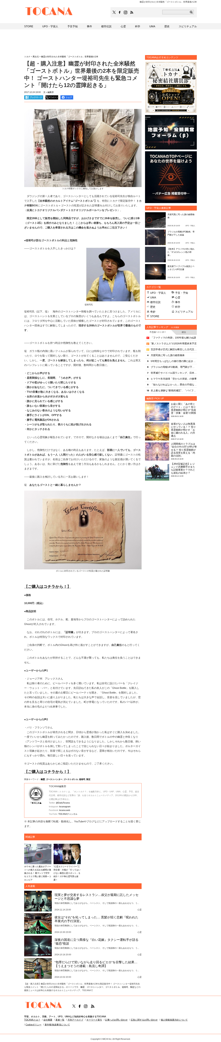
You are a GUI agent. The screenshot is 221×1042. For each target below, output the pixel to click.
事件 (177, 302)
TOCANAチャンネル (67, 814)
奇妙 (152, 311)
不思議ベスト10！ (158, 332)
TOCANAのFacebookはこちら (120, 12)
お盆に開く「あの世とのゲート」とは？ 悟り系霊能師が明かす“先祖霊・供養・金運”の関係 (183, 408)
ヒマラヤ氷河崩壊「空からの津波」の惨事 (174, 378)
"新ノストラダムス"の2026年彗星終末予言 (174, 343)
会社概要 (47, 1020)
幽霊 (43, 779)
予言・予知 (181, 292)
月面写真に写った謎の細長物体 (168, 355)
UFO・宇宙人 (158, 292)
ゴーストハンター (54, 779)
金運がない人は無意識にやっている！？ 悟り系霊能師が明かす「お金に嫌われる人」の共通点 (183, 429)
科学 (177, 306)
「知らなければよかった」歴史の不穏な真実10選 (174, 384)
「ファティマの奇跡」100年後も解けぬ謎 (173, 337)
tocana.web (64, 810)
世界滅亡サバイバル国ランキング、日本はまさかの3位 (174, 372)
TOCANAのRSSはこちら (132, 12)
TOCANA (49, 12)
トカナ (27, 56)
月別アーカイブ (75, 1020)
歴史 (152, 306)
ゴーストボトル (71, 779)
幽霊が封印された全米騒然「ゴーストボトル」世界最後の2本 (69, 56)
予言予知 (72, 26)
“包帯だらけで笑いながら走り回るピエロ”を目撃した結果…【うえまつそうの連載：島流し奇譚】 (96, 964)
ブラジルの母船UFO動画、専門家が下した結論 (174, 367)
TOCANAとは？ (32, 1020)
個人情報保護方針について (174, 1020)
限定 (88, 779)
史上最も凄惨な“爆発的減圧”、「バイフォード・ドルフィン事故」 (174, 390)
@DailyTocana (63, 803)
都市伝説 (155, 302)
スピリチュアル (184, 311)
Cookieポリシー (33, 1024)
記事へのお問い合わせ (116, 1020)
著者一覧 (59, 1020)
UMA (153, 297)
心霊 (177, 297)
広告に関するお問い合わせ (144, 1020)
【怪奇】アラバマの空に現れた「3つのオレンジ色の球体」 (180, 252)
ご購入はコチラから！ (47, 586)
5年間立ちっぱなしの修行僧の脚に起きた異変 (174, 361)
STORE (154, 316)
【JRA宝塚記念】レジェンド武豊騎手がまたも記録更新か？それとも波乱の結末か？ (183, 468)
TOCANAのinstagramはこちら (126, 12)
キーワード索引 (94, 1020)
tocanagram (64, 806)
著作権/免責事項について (57, 1024)
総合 (184, 332)
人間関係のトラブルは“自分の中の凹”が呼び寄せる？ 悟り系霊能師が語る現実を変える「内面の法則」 (184, 449)
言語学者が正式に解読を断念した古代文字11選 (174, 349)
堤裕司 (82, 779)
